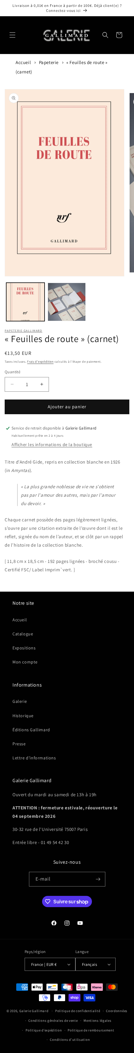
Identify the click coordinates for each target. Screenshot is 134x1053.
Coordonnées (116, 1011)
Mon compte (25, 662)
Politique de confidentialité (77, 1011)
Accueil (23, 62)
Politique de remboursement (91, 1030)
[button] (12, 35)
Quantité (12, 372)
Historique (23, 715)
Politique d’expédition (44, 1030)
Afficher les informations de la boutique (52, 444)
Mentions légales (97, 1020)
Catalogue (22, 634)
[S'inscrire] (98, 879)
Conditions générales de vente (53, 1020)
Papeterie (49, 62)
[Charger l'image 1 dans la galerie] (25, 302)
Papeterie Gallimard (23, 331)
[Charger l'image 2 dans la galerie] (67, 302)
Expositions (24, 648)
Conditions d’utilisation (70, 1039)
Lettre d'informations (34, 758)
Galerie (19, 701)
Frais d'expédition (40, 362)
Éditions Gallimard (31, 730)
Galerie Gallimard (34, 1011)
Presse (19, 744)
